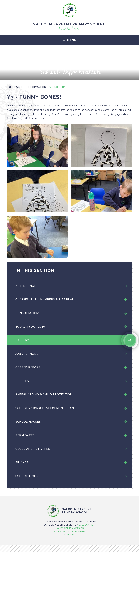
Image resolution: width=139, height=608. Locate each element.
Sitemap (69, 534)
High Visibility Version (69, 528)
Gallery (59, 87)
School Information (31, 87)
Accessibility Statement (69, 531)
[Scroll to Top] (69, 497)
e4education (87, 525)
